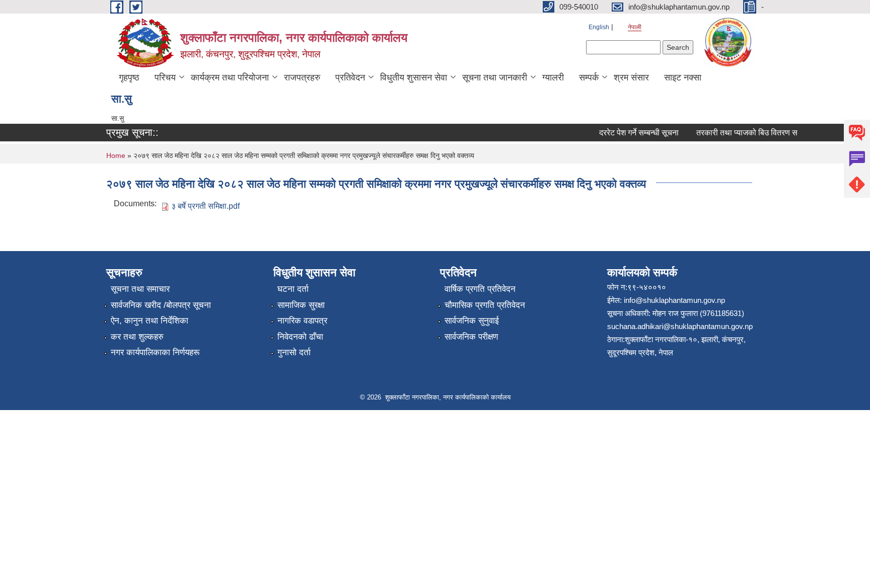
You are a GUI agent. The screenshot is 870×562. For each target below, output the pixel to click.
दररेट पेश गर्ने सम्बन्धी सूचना (634, 132)
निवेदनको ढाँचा (300, 337)
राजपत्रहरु (302, 77)
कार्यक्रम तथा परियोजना (230, 77)
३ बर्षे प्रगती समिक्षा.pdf (205, 206)
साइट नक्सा (682, 77)
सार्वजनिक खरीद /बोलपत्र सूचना (161, 305)
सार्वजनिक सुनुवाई (472, 321)
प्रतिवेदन (350, 77)
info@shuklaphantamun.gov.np (674, 300)
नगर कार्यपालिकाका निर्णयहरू (155, 352)
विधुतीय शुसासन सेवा (413, 77)
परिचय (165, 77)
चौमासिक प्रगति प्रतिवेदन (485, 305)
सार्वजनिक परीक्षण (471, 337)
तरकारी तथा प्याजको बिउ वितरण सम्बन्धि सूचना (759, 132)
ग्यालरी (553, 77)
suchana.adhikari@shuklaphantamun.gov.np (680, 326)
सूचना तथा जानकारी (494, 77)
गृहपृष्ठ (129, 77)
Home (115, 155)
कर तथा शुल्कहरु (137, 337)
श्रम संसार (631, 77)
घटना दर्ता (293, 289)
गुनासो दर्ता (294, 352)
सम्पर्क (589, 77)
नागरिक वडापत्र (302, 321)
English (599, 27)
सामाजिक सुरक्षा (301, 305)
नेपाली (634, 27)
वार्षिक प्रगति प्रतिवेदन (480, 289)
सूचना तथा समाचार (140, 289)
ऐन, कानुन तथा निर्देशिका (149, 321)
